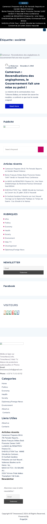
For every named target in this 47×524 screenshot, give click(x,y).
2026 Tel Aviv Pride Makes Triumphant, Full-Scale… (12, 474)
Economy (8, 227)
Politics (8, 223)
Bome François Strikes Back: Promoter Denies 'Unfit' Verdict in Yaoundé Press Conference (23, 12)
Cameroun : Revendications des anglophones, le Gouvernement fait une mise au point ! (22, 79)
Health (7, 230)
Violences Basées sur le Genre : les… (11, 463)
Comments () (10, 68)
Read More (14, 106)
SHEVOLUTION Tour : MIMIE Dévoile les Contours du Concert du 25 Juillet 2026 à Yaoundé (24, 24)
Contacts (6, 412)
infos (7, 219)
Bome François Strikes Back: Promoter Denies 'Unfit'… (13, 442)
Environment (10, 238)
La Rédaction (13, 66)
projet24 (23, 519)
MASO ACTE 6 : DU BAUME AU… (13, 469)
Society (8, 234)
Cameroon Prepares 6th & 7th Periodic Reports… (12, 436)
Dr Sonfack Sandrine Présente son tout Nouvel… (12, 458)
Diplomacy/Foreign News (14, 250)
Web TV (8, 242)
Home (4, 383)
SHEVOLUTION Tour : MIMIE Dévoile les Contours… (13, 452)
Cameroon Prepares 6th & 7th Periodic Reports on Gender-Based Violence (23, 8)
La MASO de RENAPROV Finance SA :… (12, 447)
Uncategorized (10, 246)
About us (5, 409)
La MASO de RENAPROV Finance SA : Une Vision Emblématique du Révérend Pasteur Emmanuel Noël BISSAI (23, 18)
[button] (44, 29)
